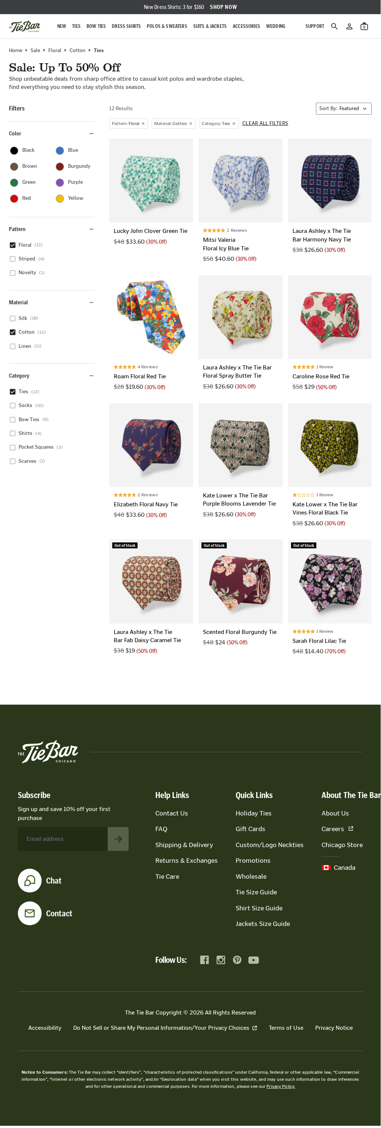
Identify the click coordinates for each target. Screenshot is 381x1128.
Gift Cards (250, 829)
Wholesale (251, 876)
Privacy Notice (334, 1027)
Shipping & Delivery (184, 845)
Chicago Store (342, 845)
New (61, 26)
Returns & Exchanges (186, 860)
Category (19, 375)
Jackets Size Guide (263, 924)
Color (15, 133)
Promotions (253, 860)
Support (315, 26)
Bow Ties (96, 26)
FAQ (161, 829)
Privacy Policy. (281, 1086)
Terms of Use (286, 1027)
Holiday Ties (254, 813)
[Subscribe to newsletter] (118, 839)
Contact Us (171, 813)
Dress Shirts (126, 26)
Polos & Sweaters (167, 26)
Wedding (275, 26)
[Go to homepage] (24, 26)
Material (18, 302)
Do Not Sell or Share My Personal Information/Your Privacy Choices (161, 1027)
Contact (59, 913)
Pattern (17, 229)
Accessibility (44, 1027)
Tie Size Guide (256, 892)
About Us (335, 813)
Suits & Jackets (210, 26)
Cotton (77, 51)
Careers (333, 829)
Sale (35, 51)
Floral (54, 51)
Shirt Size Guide (259, 908)
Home (15, 51)
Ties (76, 26)
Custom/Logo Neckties (270, 845)
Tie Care (167, 876)
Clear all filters (265, 123)
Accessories (246, 26)
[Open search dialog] (334, 26)
